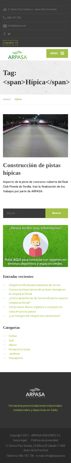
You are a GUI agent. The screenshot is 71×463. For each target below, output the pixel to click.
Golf (11, 340)
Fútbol (13, 336)
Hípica (13, 344)
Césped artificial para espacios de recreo (35, 285)
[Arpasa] (19, 53)
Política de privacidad (44, 440)
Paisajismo (16, 358)
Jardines (14, 353)
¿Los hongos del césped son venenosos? (35, 315)
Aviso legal (20, 440)
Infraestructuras (19, 349)
